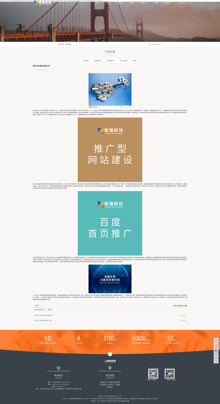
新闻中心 (143, 3)
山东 (98, 401)
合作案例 (131, 3)
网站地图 (112, 396)
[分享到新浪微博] (176, 305)
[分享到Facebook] (186, 305)
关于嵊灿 (110, 382)
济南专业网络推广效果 (45, 320)
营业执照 (127, 401)
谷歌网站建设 (118, 398)
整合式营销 (123, 60)
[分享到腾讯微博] (184, 305)
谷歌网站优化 (133, 398)
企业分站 (106, 396)
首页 (97, 3)
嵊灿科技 (155, 398)
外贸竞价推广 (126, 398)
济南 (101, 401)
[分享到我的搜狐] (182, 305)
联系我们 (167, 3)
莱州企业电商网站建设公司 (46, 315)
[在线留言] (216, 355)
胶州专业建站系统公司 (39, 309)
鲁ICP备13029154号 (103, 398)
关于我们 (107, 3)
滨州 (120, 401)
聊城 (109, 401)
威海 (115, 401)
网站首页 (103, 382)
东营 (117, 401)
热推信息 (68, 44)
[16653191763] (216, 345)
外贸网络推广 (111, 60)
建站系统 (50, 309)
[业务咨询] (216, 340)
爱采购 (135, 60)
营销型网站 (97, 60)
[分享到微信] (178, 305)
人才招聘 (155, 3)
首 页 (62, 44)
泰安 (104, 401)
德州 (112, 401)
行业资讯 (110, 385)
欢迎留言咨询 (156, 44)
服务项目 (119, 3)
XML (120, 396)
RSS (117, 396)
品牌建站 (86, 60)
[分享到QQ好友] (180, 305)
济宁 (106, 401)
